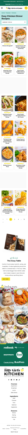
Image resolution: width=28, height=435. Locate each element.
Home (3, 12)
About (4, 428)
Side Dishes (14, 392)
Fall (14, 419)
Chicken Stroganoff (7, 45)
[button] (4, 44)
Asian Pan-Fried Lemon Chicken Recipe (7, 72)
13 (24, 219)
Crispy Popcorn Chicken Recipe (21, 139)
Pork (14, 402)
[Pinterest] (14, 380)
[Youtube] (16, 380)
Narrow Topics (7, 22)
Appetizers (14, 386)
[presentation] (7, 35)
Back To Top (13, 431)
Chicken (14, 12)
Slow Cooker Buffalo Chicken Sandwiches (20, 72)
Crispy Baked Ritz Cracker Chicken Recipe (20, 210)
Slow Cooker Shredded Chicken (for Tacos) (20, 116)
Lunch (14, 390)
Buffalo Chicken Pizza (7, 166)
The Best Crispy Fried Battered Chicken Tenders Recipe (7, 141)
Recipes (8, 12)
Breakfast (14, 388)
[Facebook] (8, 380)
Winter (14, 412)
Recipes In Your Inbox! (16, 4)
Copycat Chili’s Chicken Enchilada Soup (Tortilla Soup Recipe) (7, 211)
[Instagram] (11, 380)
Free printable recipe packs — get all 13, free (14, 1)
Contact (7, 428)
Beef (14, 398)
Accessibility (23, 428)
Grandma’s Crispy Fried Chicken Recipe (20, 167)
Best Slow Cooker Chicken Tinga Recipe (7, 116)
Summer (14, 417)
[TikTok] (19, 380)
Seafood (14, 405)
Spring (14, 415)
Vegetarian (14, 407)
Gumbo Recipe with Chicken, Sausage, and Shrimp (21, 47)
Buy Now (5, 279)
